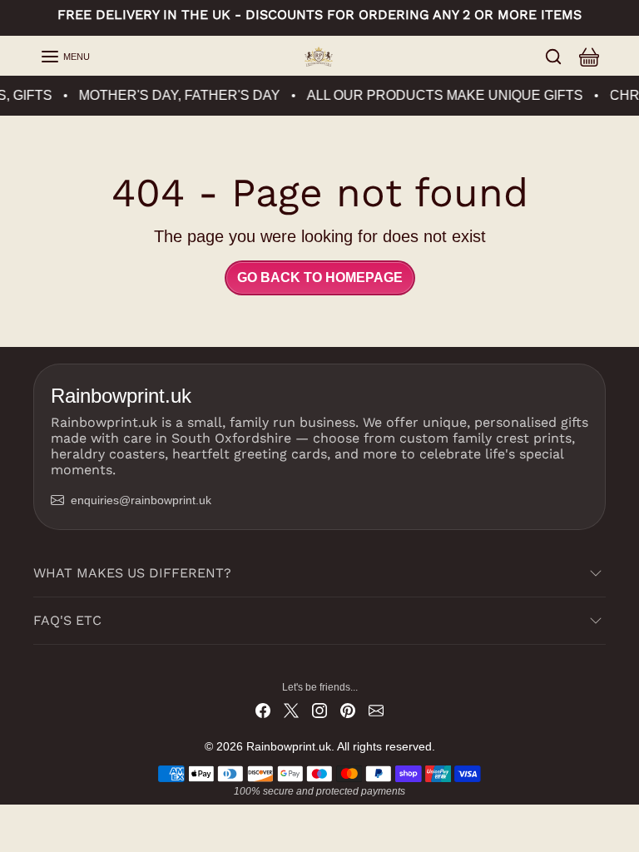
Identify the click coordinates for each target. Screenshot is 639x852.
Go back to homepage (320, 277)
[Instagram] (319, 709)
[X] (291, 709)
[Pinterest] (348, 709)
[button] (65, 56)
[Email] (376, 709)
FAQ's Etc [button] (67, 620)
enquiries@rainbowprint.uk (141, 500)
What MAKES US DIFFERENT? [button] (132, 573)
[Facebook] (263, 709)
